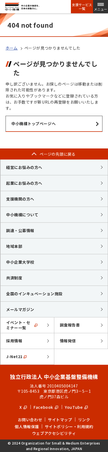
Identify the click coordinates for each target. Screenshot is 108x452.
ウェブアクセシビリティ (54, 433)
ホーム (12, 48)
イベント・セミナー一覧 (18, 325)
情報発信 (68, 340)
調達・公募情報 (20, 230)
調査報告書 (70, 325)
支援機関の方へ (20, 199)
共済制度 (14, 278)
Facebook (44, 407)
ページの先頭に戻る (58, 154)
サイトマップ (60, 420)
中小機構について (22, 214)
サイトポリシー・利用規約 (69, 426)
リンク (84, 420)
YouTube (74, 407)
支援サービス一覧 (82, 6)
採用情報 (14, 340)
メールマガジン (20, 309)
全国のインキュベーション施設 (34, 293)
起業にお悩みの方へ (24, 183)
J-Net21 (14, 356)
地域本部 (14, 246)
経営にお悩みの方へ (24, 167)
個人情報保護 (27, 426)
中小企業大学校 (20, 262)
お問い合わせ (30, 420)
